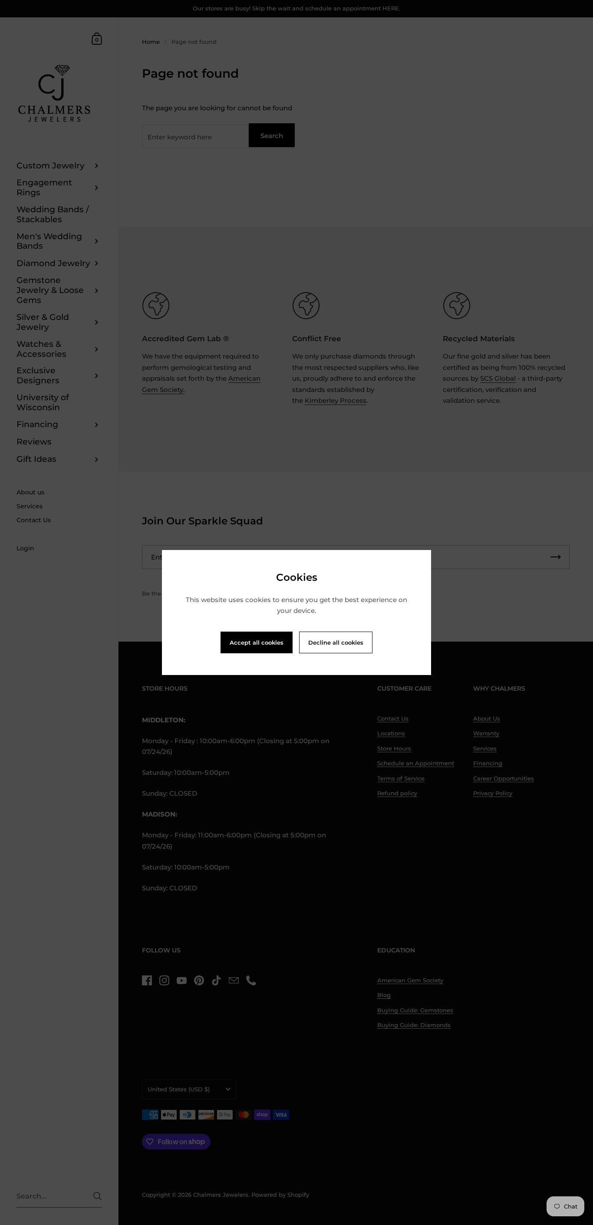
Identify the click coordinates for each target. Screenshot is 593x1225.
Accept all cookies (256, 642)
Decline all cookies (335, 642)
